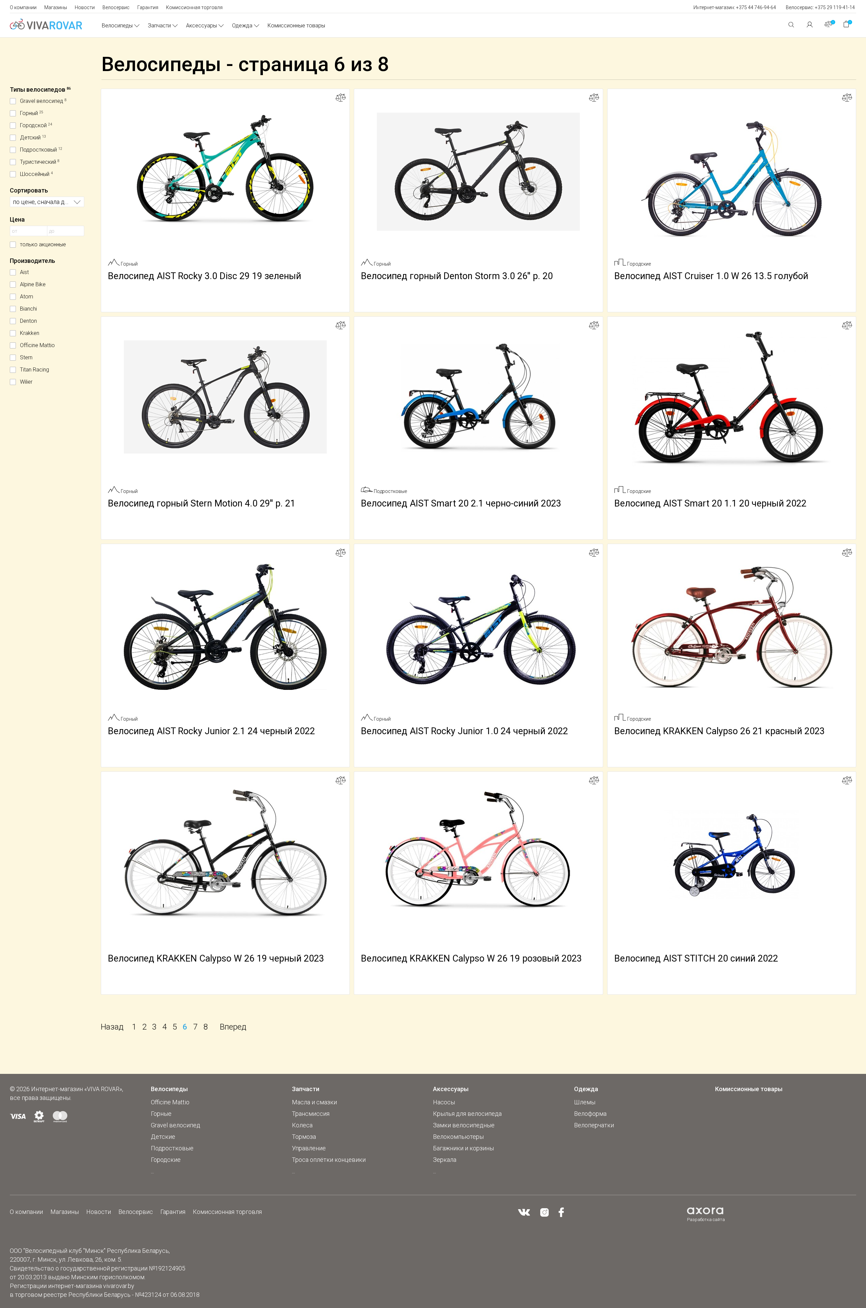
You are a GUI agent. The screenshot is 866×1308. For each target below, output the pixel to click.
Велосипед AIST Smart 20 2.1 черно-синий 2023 (461, 503)
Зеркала (444, 1159)
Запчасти (159, 25)
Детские (163, 1136)
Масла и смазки (314, 1102)
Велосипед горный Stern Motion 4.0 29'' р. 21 (201, 503)
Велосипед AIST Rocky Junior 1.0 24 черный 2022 (464, 731)
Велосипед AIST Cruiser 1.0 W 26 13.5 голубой (711, 276)
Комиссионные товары (296, 25)
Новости (85, 7)
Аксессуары (201, 25)
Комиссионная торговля (194, 7)
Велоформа (590, 1113)
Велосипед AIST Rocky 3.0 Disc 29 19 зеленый (204, 276)
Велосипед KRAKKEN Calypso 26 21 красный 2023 (719, 731)
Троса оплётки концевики (329, 1159)
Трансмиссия (310, 1113)
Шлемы (584, 1102)
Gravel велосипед (175, 1125)
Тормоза (304, 1136)
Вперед (233, 1027)
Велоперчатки (594, 1125)
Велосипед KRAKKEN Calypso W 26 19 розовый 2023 (471, 958)
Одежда (242, 25)
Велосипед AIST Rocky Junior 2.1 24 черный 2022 (211, 731)
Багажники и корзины (463, 1148)
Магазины (55, 7)
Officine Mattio (170, 1102)
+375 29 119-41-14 (835, 7)
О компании (23, 7)
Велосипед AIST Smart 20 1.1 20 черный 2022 (710, 503)
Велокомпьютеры (458, 1136)
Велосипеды (117, 25)
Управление (309, 1148)
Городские (166, 1159)
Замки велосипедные (464, 1125)
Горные (161, 1113)
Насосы (444, 1102)
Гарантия (147, 7)
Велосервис (116, 7)
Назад (112, 1027)
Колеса (302, 1125)
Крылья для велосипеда (467, 1113)
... (152, 1171)
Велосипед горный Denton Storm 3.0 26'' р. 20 (457, 276)
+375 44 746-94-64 (756, 7)
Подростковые (172, 1148)
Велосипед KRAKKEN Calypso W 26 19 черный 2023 (216, 958)
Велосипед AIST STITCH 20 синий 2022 (696, 958)
